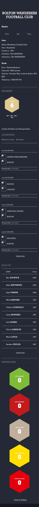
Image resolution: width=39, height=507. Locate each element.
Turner (12, 292)
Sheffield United (15, 211)
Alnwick (12, 278)
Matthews (14, 285)
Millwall (11, 238)
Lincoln (11, 189)
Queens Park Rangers (17, 157)
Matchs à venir (8, 139)
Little (11, 337)
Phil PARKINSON (18, 57)
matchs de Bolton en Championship (16, 129)
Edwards (13, 315)
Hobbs (11, 322)
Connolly (15, 307)
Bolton (10, 162)
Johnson (13, 329)
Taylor (13, 344)
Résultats (20, 139)
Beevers (13, 300)
